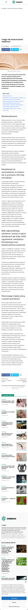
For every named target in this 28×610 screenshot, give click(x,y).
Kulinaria (3, 558)
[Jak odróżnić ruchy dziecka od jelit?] (22, 435)
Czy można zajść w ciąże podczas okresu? (8, 455)
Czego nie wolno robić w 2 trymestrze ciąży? (7, 401)
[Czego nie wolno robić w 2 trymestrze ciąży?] (22, 403)
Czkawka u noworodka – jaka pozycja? (8, 477)
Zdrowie (3, 576)
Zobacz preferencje (14, 606)
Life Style (3, 545)
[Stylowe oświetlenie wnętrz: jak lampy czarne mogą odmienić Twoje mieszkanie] (22, 549)
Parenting (3, 8)
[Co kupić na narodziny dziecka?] (22, 414)
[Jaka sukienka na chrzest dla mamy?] (22, 446)
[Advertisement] (14, 24)
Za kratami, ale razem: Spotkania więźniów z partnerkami (8, 579)
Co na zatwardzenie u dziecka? (7, 488)
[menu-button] (6, 2)
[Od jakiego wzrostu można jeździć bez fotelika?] (22, 424)
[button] (26, 582)
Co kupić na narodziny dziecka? (8, 412)
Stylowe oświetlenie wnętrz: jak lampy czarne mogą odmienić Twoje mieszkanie (7, 550)
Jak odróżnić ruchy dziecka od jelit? (7, 434)
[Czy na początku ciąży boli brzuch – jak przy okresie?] (22, 468)
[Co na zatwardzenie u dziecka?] (22, 489)
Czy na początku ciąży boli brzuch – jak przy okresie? (8, 467)
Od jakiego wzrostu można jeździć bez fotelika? (7, 424)
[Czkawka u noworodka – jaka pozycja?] (22, 479)
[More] (20, 49)
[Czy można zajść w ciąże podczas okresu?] (22, 457)
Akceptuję (14, 598)
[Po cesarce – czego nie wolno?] (22, 500)
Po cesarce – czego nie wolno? (8, 499)
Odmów (14, 602)
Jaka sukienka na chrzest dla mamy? (7, 445)
